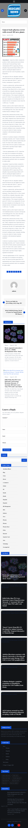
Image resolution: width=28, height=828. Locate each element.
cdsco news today (6, 778)
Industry (5, 513)
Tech (4, 540)
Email (3, 436)
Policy (4, 530)
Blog (4, 472)
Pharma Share (6, 526)
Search (4, 455)
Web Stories (5, 762)
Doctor (4, 479)
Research (5, 533)
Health (4, 492)
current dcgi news (17, 778)
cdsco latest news (6, 775)
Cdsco (4, 475)
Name (3, 429)
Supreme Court (6, 537)
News (4, 516)
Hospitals (5, 499)
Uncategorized (6, 547)
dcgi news (5, 783)
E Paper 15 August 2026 (8, 765)
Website (4, 442)
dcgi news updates (14, 783)
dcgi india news (6, 780)
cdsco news (15, 775)
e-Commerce (5, 482)
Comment (5, 417)
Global (4, 486)
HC (3, 489)
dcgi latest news (16, 780)
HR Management (7, 506)
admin (14, 291)
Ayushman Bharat (7, 469)
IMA (4, 509)
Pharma (4, 35)
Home (3, 22)
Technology (5, 543)
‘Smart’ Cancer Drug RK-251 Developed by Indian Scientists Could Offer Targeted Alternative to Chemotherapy (17, 810)
